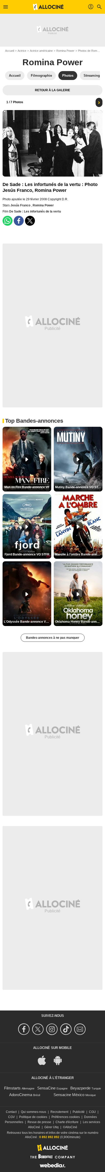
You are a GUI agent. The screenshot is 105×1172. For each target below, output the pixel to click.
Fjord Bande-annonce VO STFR (27, 554)
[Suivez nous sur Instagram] (52, 1029)
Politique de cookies (33, 1117)
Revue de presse (39, 1122)
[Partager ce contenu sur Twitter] (30, 221)
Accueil (9, 50)
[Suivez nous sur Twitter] (38, 1029)
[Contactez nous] (80, 1029)
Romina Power (65, 50)
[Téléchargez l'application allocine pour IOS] (44, 1060)
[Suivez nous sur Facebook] (24, 1029)
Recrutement (59, 1112)
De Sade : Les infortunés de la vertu (35, 211)
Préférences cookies (65, 1117)
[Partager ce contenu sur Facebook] (19, 221)
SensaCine (46, 1088)
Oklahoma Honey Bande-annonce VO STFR (78, 621)
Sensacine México (69, 1095)
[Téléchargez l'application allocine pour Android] (60, 1060)
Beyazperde (80, 1088)
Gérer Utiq (51, 1127)
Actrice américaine (41, 50)
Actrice (22, 50)
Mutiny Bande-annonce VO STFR (78, 487)
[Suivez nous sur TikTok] (66, 1029)
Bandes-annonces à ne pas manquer (52, 638)
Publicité (79, 1112)
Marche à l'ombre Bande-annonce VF (78, 554)
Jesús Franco (20, 205)
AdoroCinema (20, 1095)
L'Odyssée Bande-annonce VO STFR (27, 621)
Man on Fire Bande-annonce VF (26, 487)
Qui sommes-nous (33, 1112)
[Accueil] (48, 7)
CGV (11, 1117)
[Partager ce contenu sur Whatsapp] (7, 221)
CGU (92, 1112)
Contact (11, 1112)
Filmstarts (12, 1088)
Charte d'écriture (67, 1122)
